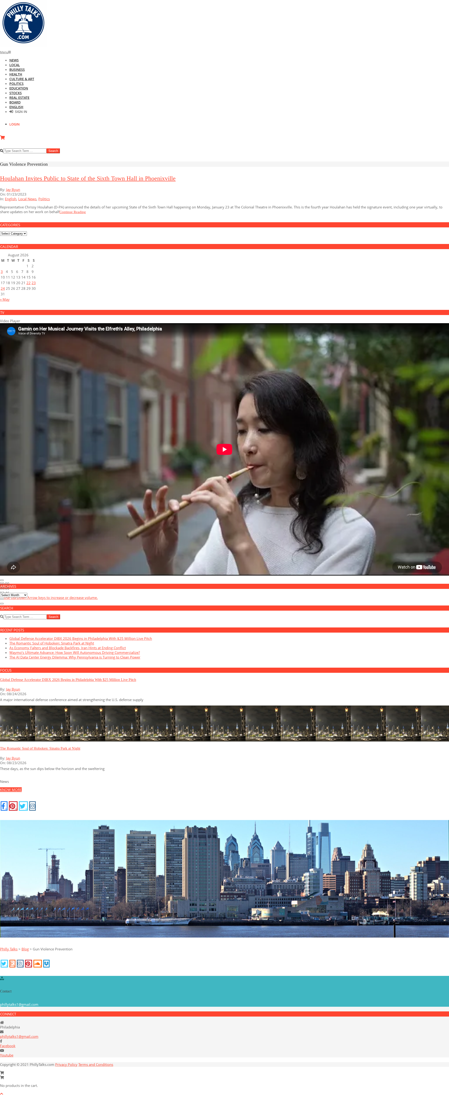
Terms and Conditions (95, 1064)
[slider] (51, 597)
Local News (27, 199)
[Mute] (2, 599)
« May (5, 299)
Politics (44, 199)
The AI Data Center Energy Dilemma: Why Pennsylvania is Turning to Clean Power (74, 657)
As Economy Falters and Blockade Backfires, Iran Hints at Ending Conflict (67, 647)
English (10, 199)
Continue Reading (72, 212)
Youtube (6, 1055)
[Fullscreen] (2, 603)
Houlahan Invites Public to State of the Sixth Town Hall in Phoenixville (88, 178)
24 (3, 288)
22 (28, 282)
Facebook (7, 1045)
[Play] (2, 580)
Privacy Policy (66, 1064)
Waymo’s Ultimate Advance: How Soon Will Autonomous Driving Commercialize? (74, 652)
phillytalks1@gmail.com (19, 1036)
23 (34, 282)
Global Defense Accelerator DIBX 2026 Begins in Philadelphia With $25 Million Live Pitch (80, 638)
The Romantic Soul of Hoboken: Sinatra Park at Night (51, 643)
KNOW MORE (11, 789)
